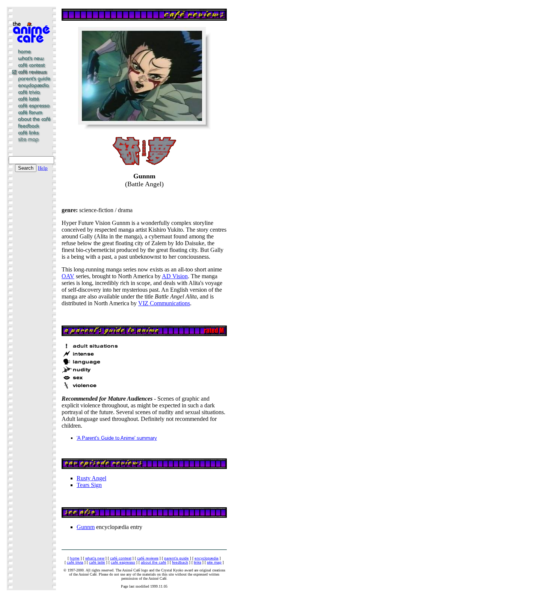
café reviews (147, 558)
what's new (94, 558)
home (75, 558)
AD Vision (175, 276)
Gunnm (86, 527)
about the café (153, 562)
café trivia (75, 562)
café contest (120, 558)
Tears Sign (89, 485)
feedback (180, 562)
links (197, 562)
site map (214, 562)
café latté (97, 562)
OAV (68, 276)
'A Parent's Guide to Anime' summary (117, 438)
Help (43, 168)
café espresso (123, 562)
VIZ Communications (164, 303)
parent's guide (176, 558)
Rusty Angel (91, 478)
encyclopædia (207, 558)
